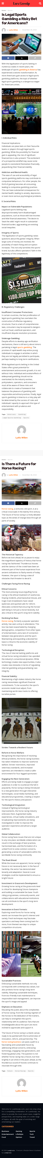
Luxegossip (11, 1150)
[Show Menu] (3, 3)
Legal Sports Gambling (12, 418)
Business (5, 1131)
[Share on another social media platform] (35, 58)
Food (4, 1137)
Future (9, 1071)
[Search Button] (40, 3)
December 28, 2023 (29, 475)
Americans (11, 414)
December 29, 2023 (29, 30)
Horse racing (7, 621)
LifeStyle (19, 1134)
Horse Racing (20, 1071)
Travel (32, 1137)
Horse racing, (8, 509)
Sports (10, 10)
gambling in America (28, 69)
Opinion (19, 1137)
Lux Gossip (21, 3)
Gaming (19, 1131)
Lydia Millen (13, 30)
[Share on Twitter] (21, 58)
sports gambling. (24, 347)
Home (4, 10)
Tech (32, 1134)
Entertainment (8, 1134)
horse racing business (11, 1042)
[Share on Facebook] (8, 58)
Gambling (22, 414)
